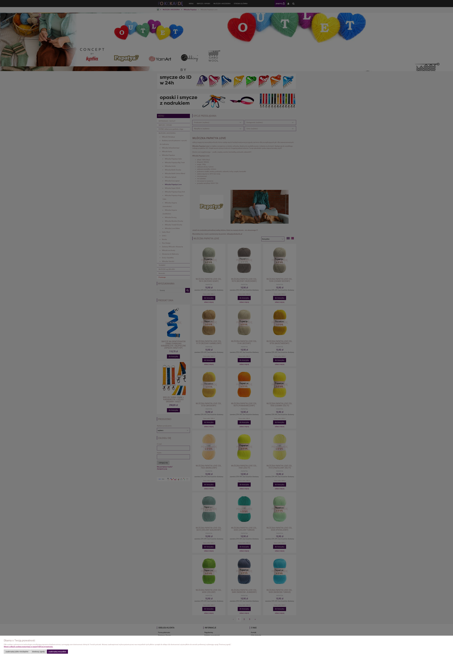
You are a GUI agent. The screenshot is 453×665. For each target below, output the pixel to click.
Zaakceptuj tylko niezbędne (17, 651)
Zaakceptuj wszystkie (57, 651)
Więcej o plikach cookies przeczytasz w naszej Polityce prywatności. (28, 647)
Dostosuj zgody (38, 651)
